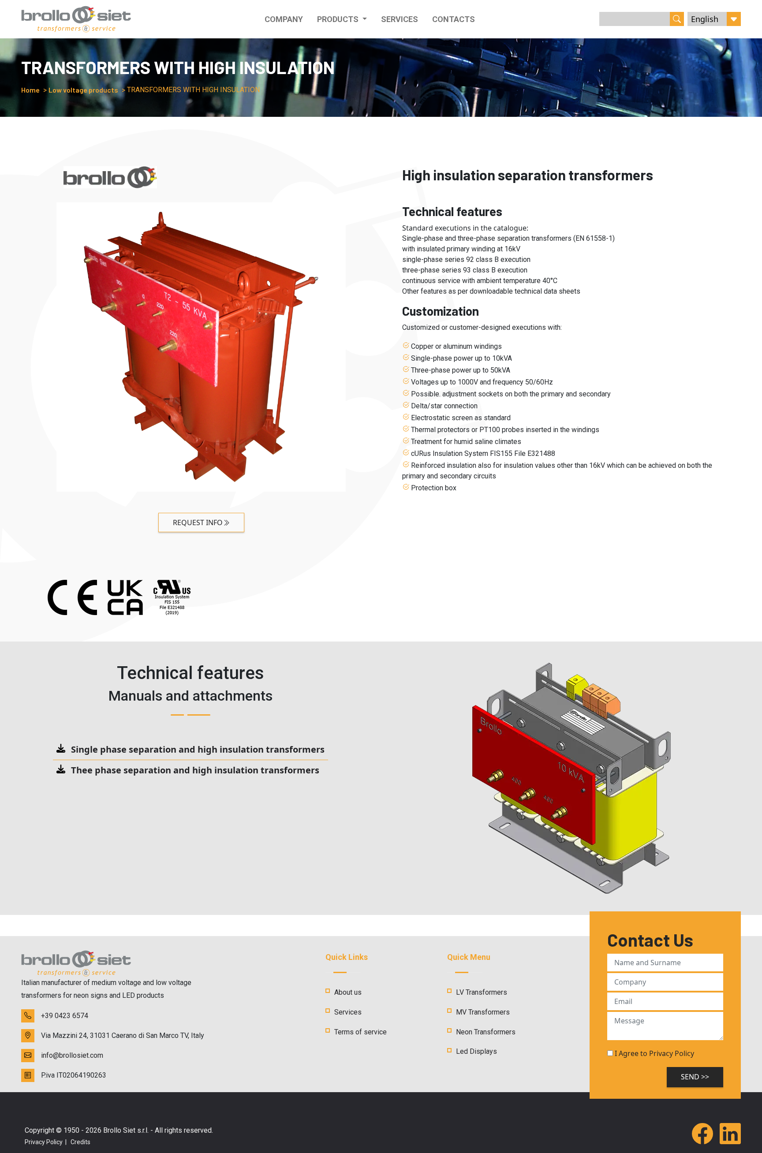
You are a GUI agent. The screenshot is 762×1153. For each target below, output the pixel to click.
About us (348, 992)
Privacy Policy (44, 1142)
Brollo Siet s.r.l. (126, 1130)
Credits (80, 1142)
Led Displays (476, 1051)
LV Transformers (481, 992)
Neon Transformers (485, 1032)
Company (284, 19)
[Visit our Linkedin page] (730, 1134)
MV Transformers (483, 1012)
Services (399, 19)
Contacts (453, 19)
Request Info (198, 522)
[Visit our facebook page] (702, 1134)
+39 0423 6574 (64, 1015)
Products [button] (338, 19)
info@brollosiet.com (72, 1055)
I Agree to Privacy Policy (654, 1053)
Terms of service (360, 1032)
